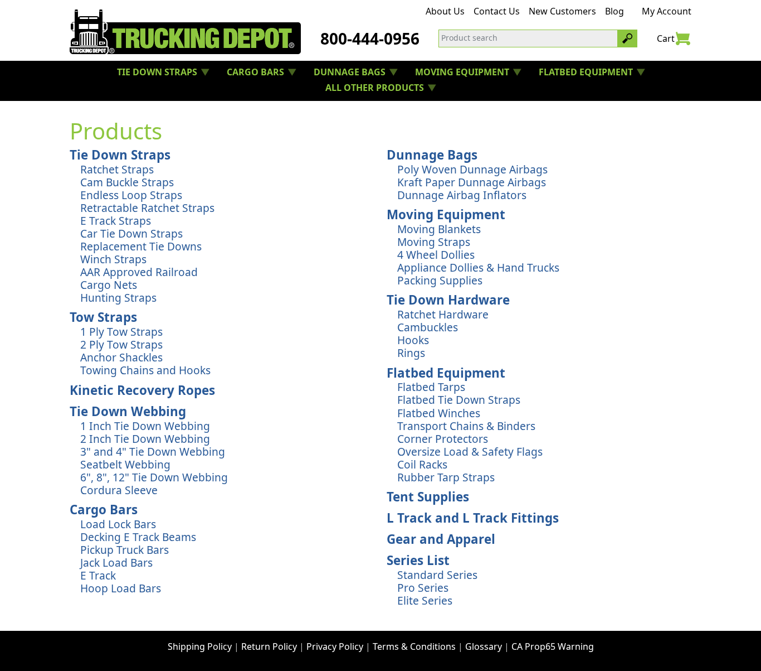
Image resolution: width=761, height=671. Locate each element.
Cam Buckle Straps (127, 182)
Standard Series (437, 574)
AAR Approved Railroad (139, 271)
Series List (418, 560)
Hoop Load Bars (120, 588)
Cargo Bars (104, 509)
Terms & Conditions (414, 646)
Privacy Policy (334, 646)
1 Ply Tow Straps (121, 331)
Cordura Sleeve (119, 490)
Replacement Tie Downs (141, 246)
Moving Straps (433, 241)
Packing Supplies (439, 280)
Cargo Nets (108, 284)
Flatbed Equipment (446, 373)
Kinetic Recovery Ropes (142, 390)
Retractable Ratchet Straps (147, 207)
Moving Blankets (439, 228)
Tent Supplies (428, 496)
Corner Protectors (442, 438)
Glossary (483, 646)
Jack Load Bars (116, 562)
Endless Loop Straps (131, 194)
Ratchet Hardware (443, 314)
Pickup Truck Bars (124, 549)
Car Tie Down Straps (131, 233)
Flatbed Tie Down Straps (458, 399)
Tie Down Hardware (448, 299)
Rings (411, 352)
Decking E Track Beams (138, 536)
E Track (98, 575)
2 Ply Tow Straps (121, 344)
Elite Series (424, 600)
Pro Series (422, 587)
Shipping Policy (200, 646)
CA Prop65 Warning (552, 646)
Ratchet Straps (117, 169)
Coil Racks (422, 464)
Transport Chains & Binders (466, 425)
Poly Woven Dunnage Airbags (472, 169)
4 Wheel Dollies (436, 254)
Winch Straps (113, 259)
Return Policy (269, 646)
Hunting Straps (118, 297)
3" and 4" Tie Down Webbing (152, 451)
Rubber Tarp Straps (446, 477)
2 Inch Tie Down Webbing (145, 438)
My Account (666, 11)
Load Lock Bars (118, 524)
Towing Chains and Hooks (145, 370)
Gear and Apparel (441, 539)
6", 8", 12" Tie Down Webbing (154, 477)
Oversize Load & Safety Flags (470, 451)
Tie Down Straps (120, 154)
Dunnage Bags (432, 154)
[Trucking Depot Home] (185, 31)
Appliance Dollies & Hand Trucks (478, 267)
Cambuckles (427, 327)
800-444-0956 (369, 38)
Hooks (413, 339)
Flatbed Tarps (431, 386)
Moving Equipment (446, 214)
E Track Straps (115, 220)
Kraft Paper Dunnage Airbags (471, 182)
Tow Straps (103, 317)
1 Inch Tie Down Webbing (145, 425)
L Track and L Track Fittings (473, 518)
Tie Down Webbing (128, 411)
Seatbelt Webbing (125, 464)
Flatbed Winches (438, 413)
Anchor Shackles (121, 357)
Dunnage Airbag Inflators (461, 194)
